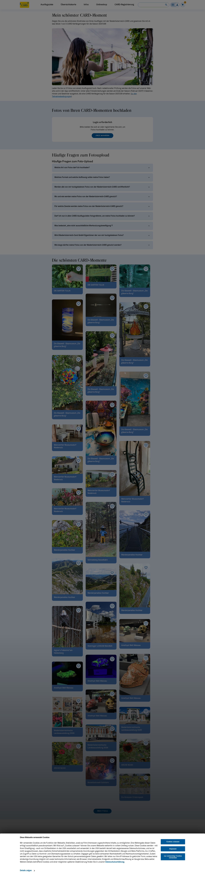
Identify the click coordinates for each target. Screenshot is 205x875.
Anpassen (173, 849)
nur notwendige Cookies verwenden (173, 857)
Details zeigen (26, 871)
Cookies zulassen (172, 842)
